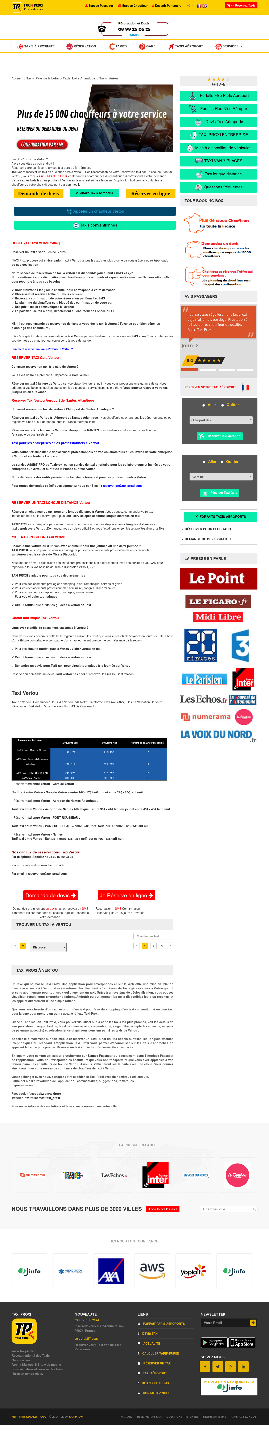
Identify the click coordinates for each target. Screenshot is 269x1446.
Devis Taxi (149, 1333)
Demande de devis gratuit (207, 539)
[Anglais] (204, 5)
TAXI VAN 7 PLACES (223, 160)
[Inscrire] (253, 1323)
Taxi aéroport (154, 1373)
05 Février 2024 (87, 1320)
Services (230, 46)
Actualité (151, 1343)
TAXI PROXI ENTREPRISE (223, 134)
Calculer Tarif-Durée (160, 1353)
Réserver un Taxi (156, 1363)
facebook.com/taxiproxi (45, 1093)
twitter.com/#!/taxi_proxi (42, 1098)
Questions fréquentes (223, 186)
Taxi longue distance (223, 173)
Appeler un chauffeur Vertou (98, 211)
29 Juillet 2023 (87, 1338)
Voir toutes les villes (163, 1209)
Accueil (126, 1416)
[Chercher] (254, 1209)
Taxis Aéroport (188, 46)
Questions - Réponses (182, 1416)
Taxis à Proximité (39, 46)
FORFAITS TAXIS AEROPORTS (222, 516)
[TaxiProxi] (24, 1342)
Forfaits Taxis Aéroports (95, 193)
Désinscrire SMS (155, 1383)
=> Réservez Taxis (242, 5)
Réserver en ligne (150, 193)
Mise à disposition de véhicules (223, 147)
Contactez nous (156, 1393)
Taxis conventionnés (98, 225)
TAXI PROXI (76, 1416)
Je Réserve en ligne (124, 895)
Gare (150, 46)
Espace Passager (101, 1055)
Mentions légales (25, 1416)
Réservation (84, 46)
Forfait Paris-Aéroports (163, 1323)
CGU (43, 1416)
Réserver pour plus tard (207, 529)
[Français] (199, 5)
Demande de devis (38, 193)
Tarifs (121, 46)
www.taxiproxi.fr (52, 865)
